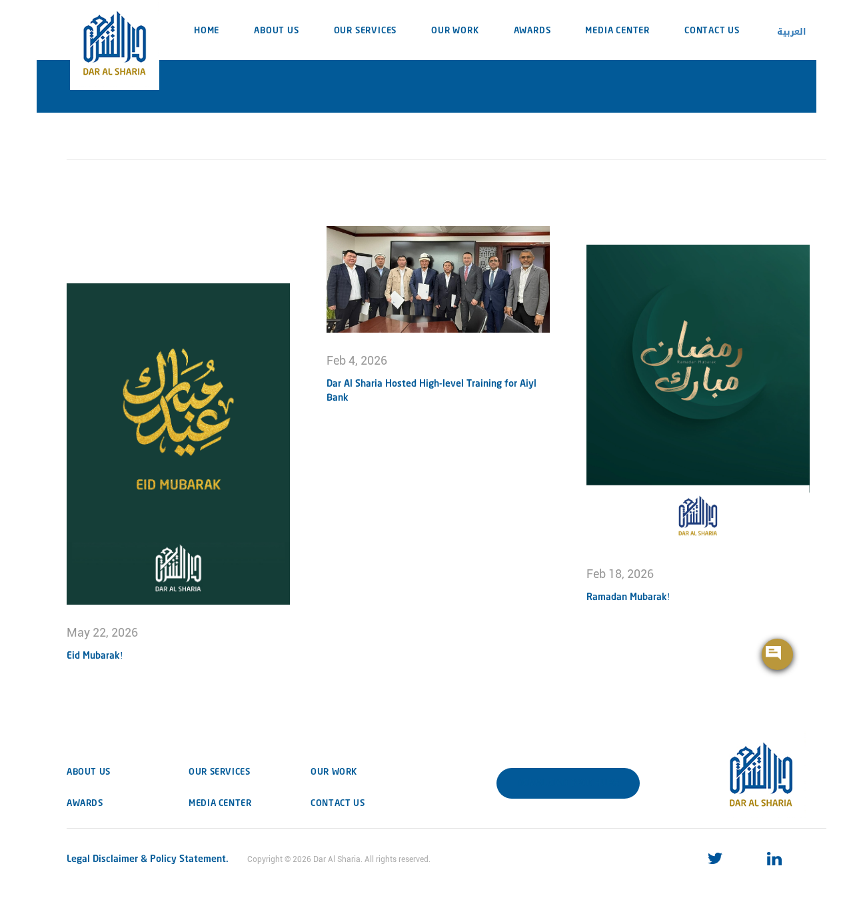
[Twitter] (719, 858)
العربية (791, 31)
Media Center (617, 31)
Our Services (365, 31)
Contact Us (712, 31)
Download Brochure (568, 783)
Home (206, 31)
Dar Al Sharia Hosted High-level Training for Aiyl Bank (431, 391)
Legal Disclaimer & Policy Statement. (148, 859)
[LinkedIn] (778, 858)
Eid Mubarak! (95, 656)
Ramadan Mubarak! (628, 597)
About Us (276, 31)
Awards (532, 31)
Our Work (454, 31)
